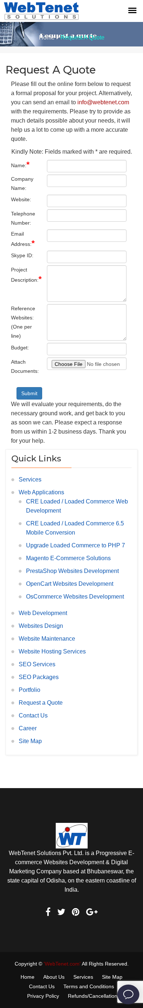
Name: (20, 164)
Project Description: (26, 275)
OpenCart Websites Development (69, 584)
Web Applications (41, 492)
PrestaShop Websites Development (72, 571)
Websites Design (41, 626)
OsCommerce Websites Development (75, 596)
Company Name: (22, 183)
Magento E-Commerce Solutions (68, 558)
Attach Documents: (25, 366)
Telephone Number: (23, 218)
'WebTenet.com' (62, 964)
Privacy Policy (43, 996)
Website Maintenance (47, 639)
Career (28, 728)
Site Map (30, 741)
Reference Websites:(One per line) (23, 322)
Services (30, 479)
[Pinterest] (76, 912)
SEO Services (37, 664)
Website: (21, 199)
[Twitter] (61, 912)
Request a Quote (41, 703)
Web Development (43, 613)
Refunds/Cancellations (94, 996)
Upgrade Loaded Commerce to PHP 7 (75, 545)
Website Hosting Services (52, 651)
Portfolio (29, 690)
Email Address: (23, 239)
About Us (54, 977)
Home (47, 37)
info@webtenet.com (103, 102)
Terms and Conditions (88, 986)
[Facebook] (48, 912)
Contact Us (33, 715)
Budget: (20, 348)
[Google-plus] (92, 912)
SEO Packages (39, 677)
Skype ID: (22, 255)
